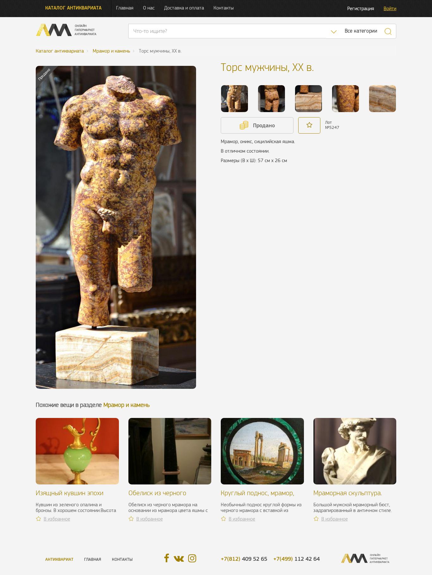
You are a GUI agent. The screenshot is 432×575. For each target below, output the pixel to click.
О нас (149, 7)
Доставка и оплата (184, 7)
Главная (124, 7)
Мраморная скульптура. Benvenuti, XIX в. (347, 496)
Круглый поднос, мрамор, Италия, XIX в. (257, 496)
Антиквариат (59, 559)
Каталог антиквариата (73, 7)
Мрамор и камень (126, 404)
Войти (390, 8)
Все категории (361, 31)
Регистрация (360, 8)
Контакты (223, 7)
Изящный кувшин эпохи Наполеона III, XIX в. (69, 496)
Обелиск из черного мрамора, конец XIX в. (159, 496)
